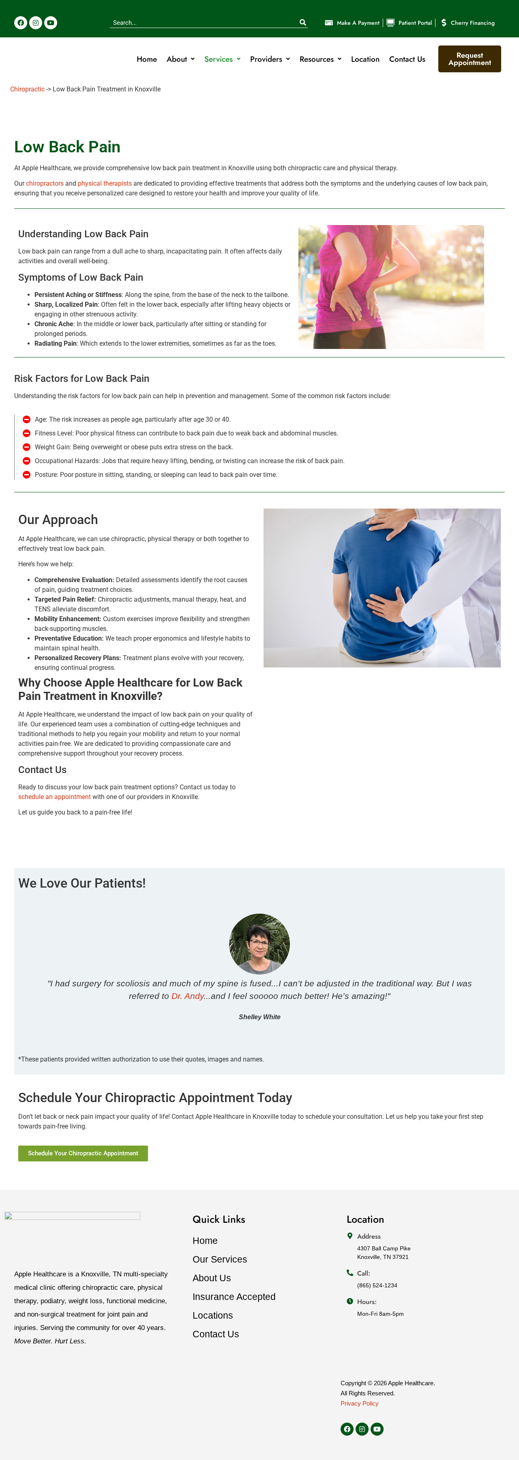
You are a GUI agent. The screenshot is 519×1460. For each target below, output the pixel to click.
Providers (266, 59)
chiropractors (45, 183)
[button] (25, 968)
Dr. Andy (188, 996)
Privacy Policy (360, 1403)
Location (365, 59)
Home (147, 59)
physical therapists (105, 183)
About (177, 59)
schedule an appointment (54, 797)
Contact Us (407, 59)
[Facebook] (20, 22)
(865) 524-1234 (377, 1285)
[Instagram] (35, 22)
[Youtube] (50, 22)
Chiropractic (27, 89)
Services (218, 59)
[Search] (303, 23)
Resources (317, 59)
